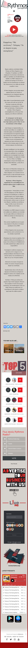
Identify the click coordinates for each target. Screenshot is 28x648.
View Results (14, 463)
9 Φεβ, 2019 (7, 331)
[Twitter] (11, 639)
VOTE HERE (19, 372)
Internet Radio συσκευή (14, 448)
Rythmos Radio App (13, 439)
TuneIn (10, 443)
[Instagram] (15, 639)
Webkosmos (20, 634)
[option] (8, 348)
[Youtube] (19, 639)
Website (10, 453)
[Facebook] (7, 639)
